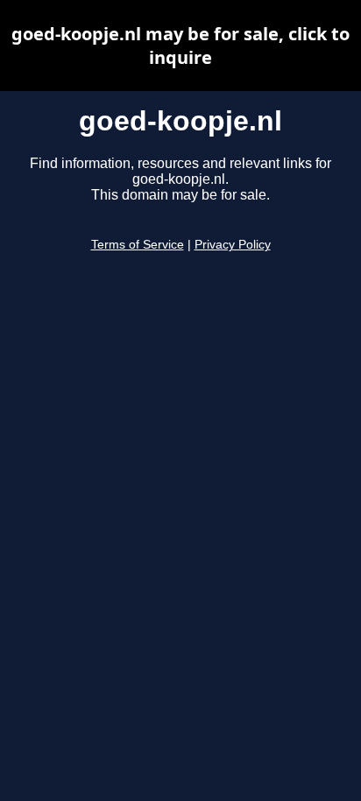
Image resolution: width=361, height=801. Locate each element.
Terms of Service (137, 244)
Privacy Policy (233, 244)
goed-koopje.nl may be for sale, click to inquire (180, 45)
